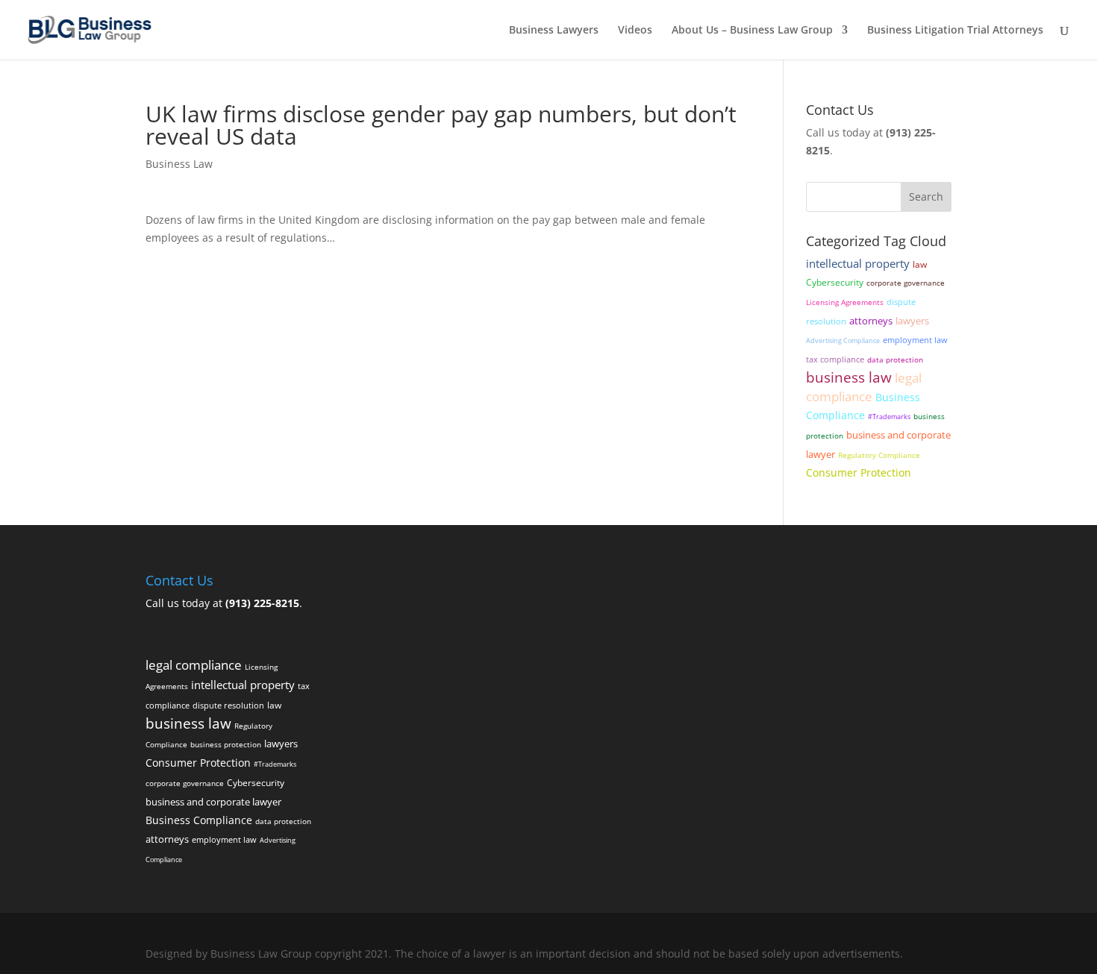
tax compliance (835, 359)
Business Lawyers (553, 31)
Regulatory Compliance (879, 455)
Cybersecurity (834, 282)
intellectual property (858, 263)
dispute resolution (228, 705)
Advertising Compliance (843, 340)
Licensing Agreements (845, 302)
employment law (915, 340)
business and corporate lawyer (213, 802)
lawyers (912, 320)
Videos (635, 31)
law (920, 264)
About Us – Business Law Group (752, 31)
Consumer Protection (858, 472)
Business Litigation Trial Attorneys (955, 31)
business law (849, 377)
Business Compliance (199, 820)
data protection (895, 360)
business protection (225, 745)
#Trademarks (889, 416)
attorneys (871, 321)
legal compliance (864, 387)
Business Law (179, 164)
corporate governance (905, 283)
